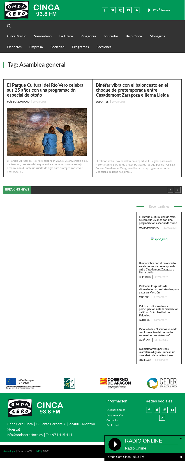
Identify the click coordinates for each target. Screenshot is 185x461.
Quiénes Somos (115, 410)
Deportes (102, 102)
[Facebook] (105, 10)
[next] (177, 190)
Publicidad (112, 425)
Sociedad (145, 360)
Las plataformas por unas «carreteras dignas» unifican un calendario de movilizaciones (157, 352)
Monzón (144, 297)
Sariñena (144, 340)
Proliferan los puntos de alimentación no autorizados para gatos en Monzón (159, 289)
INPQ (39, 451)
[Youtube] (129, 10)
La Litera (144, 320)
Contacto (112, 420)
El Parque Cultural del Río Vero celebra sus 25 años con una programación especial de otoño (45, 90)
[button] (92, 25)
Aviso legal (9, 451)
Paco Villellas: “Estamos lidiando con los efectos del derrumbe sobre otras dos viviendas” (158, 332)
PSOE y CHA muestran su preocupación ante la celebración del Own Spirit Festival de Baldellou (158, 311)
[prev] (170, 190)
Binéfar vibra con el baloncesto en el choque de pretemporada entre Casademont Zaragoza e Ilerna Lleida (132, 90)
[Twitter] (113, 10)
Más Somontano (18, 102)
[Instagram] (121, 10)
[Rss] (136, 10)
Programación (114, 415)
